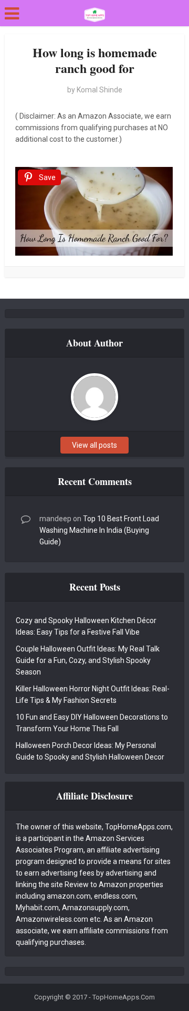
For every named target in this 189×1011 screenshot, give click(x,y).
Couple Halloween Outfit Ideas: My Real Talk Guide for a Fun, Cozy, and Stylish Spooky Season (88, 660)
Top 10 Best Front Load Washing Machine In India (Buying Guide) (99, 530)
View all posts (94, 445)
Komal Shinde (99, 90)
